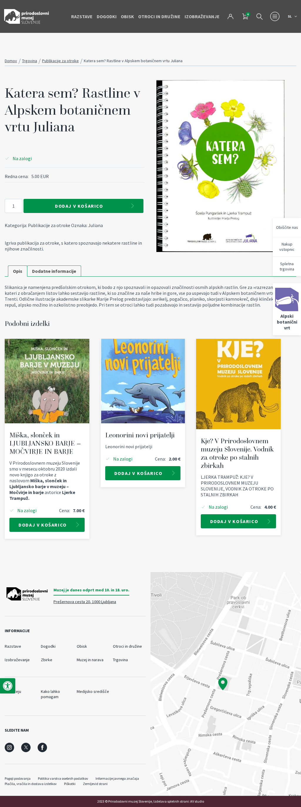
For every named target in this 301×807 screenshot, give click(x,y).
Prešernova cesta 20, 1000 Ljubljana (84, 601)
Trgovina (29, 60)
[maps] (225, 684)
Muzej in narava (90, 659)
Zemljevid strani (95, 783)
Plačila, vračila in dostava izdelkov (31, 783)
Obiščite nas (287, 227)
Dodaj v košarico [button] (43, 525)
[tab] (17, 271)
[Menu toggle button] (275, 16)
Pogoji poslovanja (18, 778)
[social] (9, 747)
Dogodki (107, 16)
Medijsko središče (93, 691)
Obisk (127, 16)
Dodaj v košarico (79, 206)
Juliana (95, 225)
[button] (7, 685)
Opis (17, 271)
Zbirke (46, 659)
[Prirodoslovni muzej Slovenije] (26, 16)
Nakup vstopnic (287, 246)
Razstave (82, 16)
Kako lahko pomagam (50, 694)
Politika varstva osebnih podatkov (63, 778)
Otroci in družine (159, 16)
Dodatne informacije (54, 271)
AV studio (197, 801)
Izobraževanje (202, 16)
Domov (11, 60)
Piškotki (70, 783)
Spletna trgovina (287, 266)
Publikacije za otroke (60, 60)
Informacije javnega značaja (117, 778)
